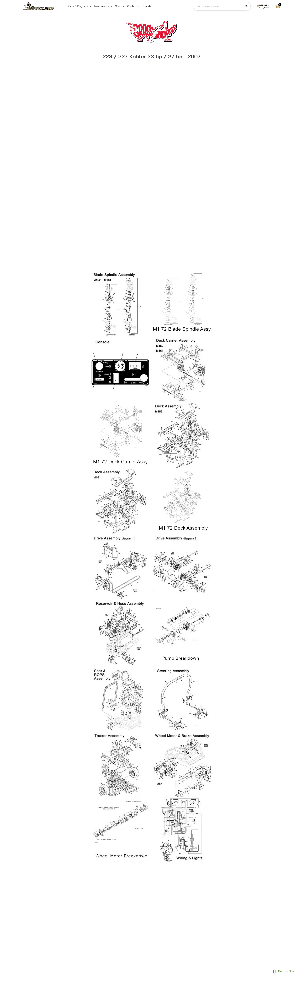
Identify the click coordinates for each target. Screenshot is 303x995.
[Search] (246, 6)
